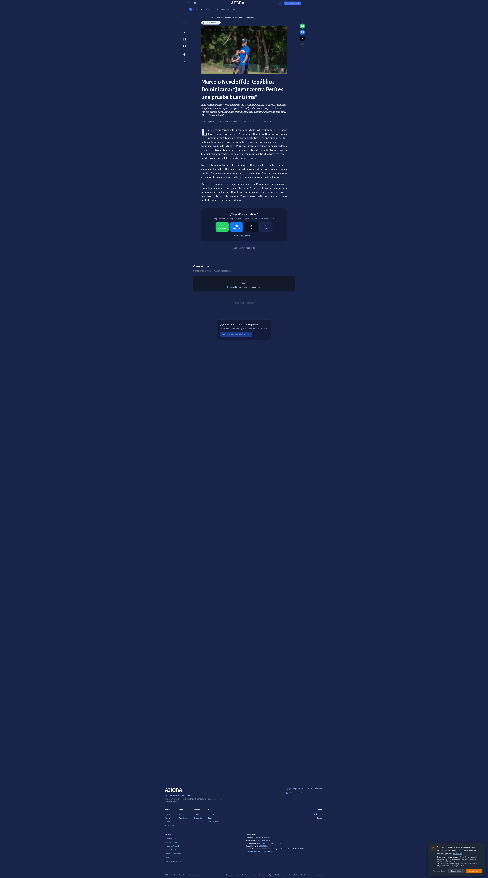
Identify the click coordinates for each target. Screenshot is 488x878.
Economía (168, 822)
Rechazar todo (439, 871)
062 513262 (271, 843)
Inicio (203, 17)
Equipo (271, 875)
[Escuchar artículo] (184, 54)
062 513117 (261, 843)
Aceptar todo (474, 871)
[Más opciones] (184, 62)
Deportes (198, 9)
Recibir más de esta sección (235, 334)
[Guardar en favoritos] (184, 39)
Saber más (457, 853)
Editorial (197, 814)
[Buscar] (195, 3)
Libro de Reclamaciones (173, 861)
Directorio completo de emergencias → (260, 852)
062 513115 (281, 843)
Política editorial (280, 875)
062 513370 (300, 849)
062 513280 (264, 846)
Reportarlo (250, 248)
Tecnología (183, 818)
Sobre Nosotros (170, 838)
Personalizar (456, 871)
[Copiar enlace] (302, 44)
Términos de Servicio (249, 875)
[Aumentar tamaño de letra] (184, 26)
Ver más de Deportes (242, 236)
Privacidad (237, 875)
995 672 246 (265, 838)
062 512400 (285, 849)
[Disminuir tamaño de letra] (184, 32)
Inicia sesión (232, 287)
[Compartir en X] (302, 38)
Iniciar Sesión (318, 814)
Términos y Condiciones (173, 854)
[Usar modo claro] (280, 3)
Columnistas (198, 818)
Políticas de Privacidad (172, 846)
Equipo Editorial (170, 850)
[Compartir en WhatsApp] (302, 26)
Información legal (293, 875)
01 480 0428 (265, 840)
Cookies (167, 857)
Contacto (320, 818)
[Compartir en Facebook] (302, 32)
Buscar (210, 818)
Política (167, 814)
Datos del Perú (213, 822)
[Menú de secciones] (189, 3)
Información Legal (171, 842)
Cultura (181, 814)
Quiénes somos (262, 875)
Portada (211, 814)
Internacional (169, 826)
